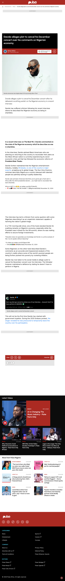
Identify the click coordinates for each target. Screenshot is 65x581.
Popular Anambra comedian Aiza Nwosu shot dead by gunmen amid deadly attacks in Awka (53, 492)
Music (14, 6)
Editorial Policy (39, 551)
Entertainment (8, 6)
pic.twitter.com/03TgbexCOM (21, 242)
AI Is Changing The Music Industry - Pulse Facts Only (36, 414)
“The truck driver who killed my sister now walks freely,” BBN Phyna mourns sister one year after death (21, 467)
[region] (32, 440)
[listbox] (32, 440)
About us (4, 548)
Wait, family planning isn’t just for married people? (52, 465)
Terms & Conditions (8, 554)
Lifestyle (15, 474)
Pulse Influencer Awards (42, 554)
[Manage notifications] (61, 578)
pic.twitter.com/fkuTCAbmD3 (28, 186)
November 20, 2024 (47, 188)
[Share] (54, 51)
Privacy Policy (39, 548)
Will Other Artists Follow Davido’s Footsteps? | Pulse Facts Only (30, 446)
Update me (10, 362)
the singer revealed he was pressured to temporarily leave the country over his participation (27, 321)
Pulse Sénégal (39, 562)
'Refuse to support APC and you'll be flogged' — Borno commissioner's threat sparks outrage (53, 480)
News (13, 487)
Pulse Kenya (5, 565)
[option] (11, 441)
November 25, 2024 (31, 244)
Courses (37, 540)
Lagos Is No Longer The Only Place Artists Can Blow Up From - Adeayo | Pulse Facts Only (52, 446)
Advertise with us (7, 551)
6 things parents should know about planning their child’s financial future (21, 479)
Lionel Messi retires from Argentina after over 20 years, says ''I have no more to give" (21, 492)
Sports (37, 534)
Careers (37, 537)
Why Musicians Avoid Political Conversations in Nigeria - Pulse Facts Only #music (10, 446)
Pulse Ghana (5, 562)
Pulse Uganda (39, 565)
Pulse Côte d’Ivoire (7, 568)
